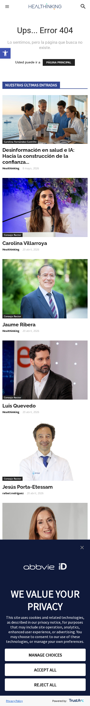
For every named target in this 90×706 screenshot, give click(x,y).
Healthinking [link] (10, 168)
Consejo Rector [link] (12, 235)
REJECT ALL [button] (45, 685)
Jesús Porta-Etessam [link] (27, 487)
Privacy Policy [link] (14, 701)
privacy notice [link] (49, 622)
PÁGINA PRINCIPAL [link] (58, 62)
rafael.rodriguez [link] (13, 493)
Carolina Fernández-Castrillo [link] (20, 141)
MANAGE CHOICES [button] (45, 655)
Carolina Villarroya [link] (24, 243)
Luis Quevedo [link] (19, 406)
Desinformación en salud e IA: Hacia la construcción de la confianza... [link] (38, 156)
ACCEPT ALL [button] (45, 670)
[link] (5, 53)
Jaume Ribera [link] (19, 325)
